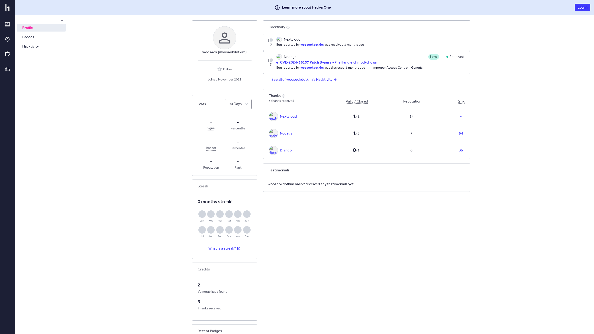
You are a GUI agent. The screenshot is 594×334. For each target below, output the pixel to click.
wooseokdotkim (312, 44)
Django (286, 150)
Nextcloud (288, 116)
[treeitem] (41, 28)
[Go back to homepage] (7, 7)
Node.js (286, 133)
